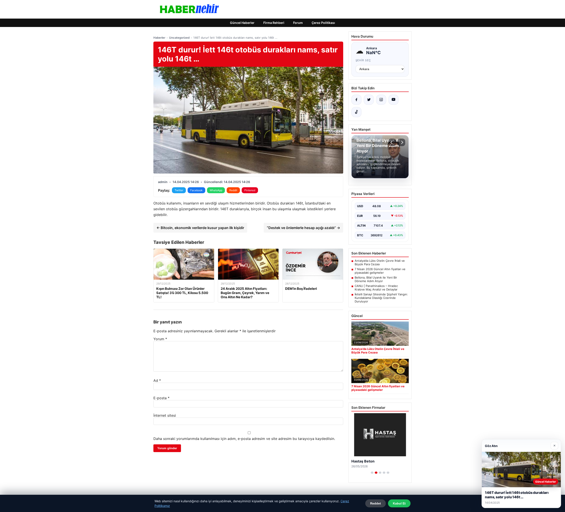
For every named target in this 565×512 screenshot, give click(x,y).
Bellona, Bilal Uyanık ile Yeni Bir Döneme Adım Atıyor (376, 279)
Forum (298, 23)
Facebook (196, 190)
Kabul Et (399, 503)
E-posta (161, 398)
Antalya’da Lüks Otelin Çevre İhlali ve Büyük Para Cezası (380, 262)
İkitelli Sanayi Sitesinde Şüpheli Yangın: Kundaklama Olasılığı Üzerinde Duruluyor (381, 297)
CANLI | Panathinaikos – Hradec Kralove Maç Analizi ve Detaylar (376, 287)
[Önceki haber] (392, 142)
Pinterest (249, 190)
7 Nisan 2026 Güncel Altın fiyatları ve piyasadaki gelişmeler (380, 270)
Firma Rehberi (273, 23)
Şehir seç (363, 60)
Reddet (375, 503)
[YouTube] (393, 100)
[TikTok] (356, 112)
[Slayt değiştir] (372, 473)
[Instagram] (381, 100)
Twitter (179, 190)
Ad (157, 380)
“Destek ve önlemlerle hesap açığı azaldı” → (303, 227)
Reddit (233, 190)
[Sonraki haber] (401, 142)
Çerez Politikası (323, 23)
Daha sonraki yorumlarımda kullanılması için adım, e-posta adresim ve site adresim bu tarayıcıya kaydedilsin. (244, 438)
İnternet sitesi (164, 415)
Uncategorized (179, 37)
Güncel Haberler (242, 23)
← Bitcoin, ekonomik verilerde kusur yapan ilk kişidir (200, 227)
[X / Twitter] (369, 100)
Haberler (159, 37)
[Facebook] (356, 100)
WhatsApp (216, 190)
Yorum (160, 339)
